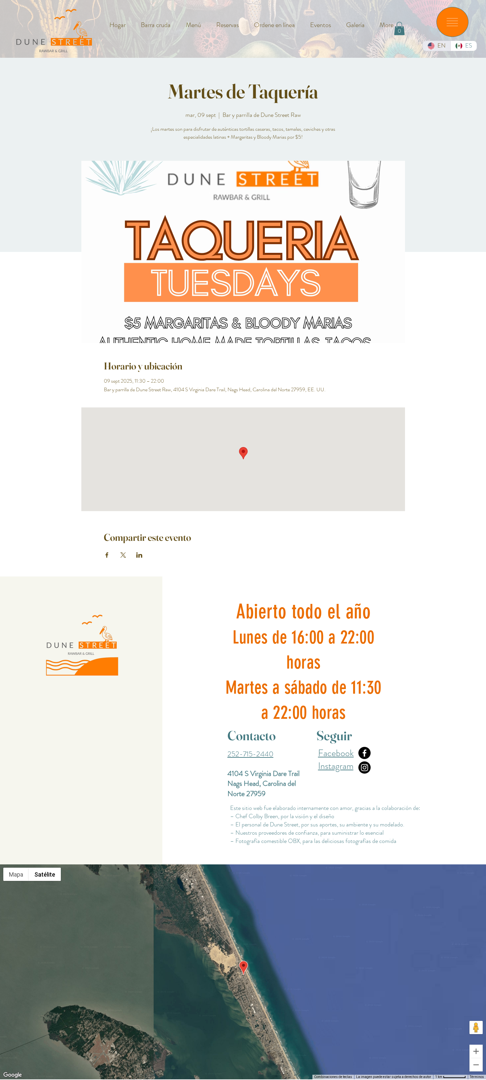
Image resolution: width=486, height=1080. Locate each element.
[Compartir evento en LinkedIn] (139, 555)
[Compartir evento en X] (123, 555)
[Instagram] (364, 767)
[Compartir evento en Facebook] (107, 555)
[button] (452, 22)
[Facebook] (364, 753)
